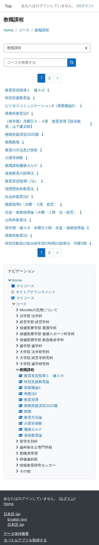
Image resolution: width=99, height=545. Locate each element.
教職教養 (12, 142)
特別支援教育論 (17, 98)
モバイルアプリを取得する (25, 540)
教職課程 (42, 30)
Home (9, 30)
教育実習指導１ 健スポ (25, 90)
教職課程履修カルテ (21, 165)
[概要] (49, 90)
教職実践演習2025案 (22, 134)
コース (24, 30)
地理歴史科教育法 (19, 188)
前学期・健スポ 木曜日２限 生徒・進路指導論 (44, 227)
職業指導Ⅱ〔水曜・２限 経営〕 (31, 204)
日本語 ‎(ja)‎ (12, 514)
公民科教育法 (16, 220)
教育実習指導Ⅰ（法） (21, 181)
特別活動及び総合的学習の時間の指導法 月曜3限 (46, 243)
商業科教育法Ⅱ (17, 113)
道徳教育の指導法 (19, 173)
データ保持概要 (16, 534)
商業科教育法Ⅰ (16, 235)
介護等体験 (14, 157)
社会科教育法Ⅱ (17, 196)
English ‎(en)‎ (17, 519)
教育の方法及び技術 (21, 150)
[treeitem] (49, 376)
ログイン (85, 6)
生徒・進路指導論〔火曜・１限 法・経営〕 (41, 212)
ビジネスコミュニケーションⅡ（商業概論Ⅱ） (41, 105)
